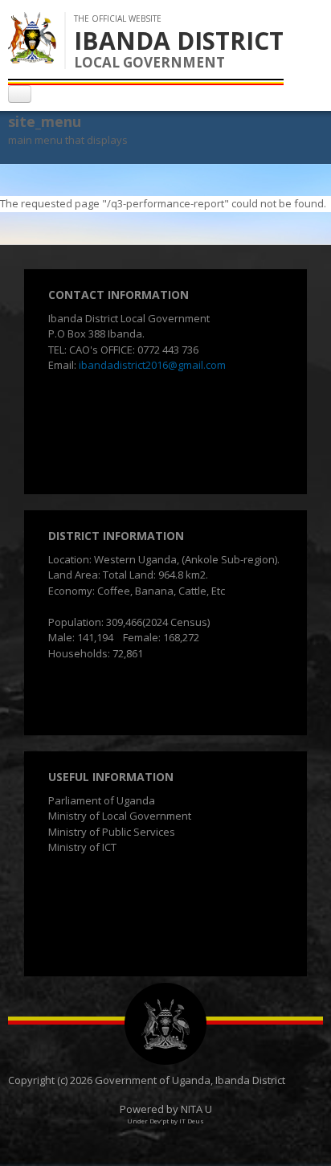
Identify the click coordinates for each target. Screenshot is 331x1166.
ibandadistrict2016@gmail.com (152, 365)
